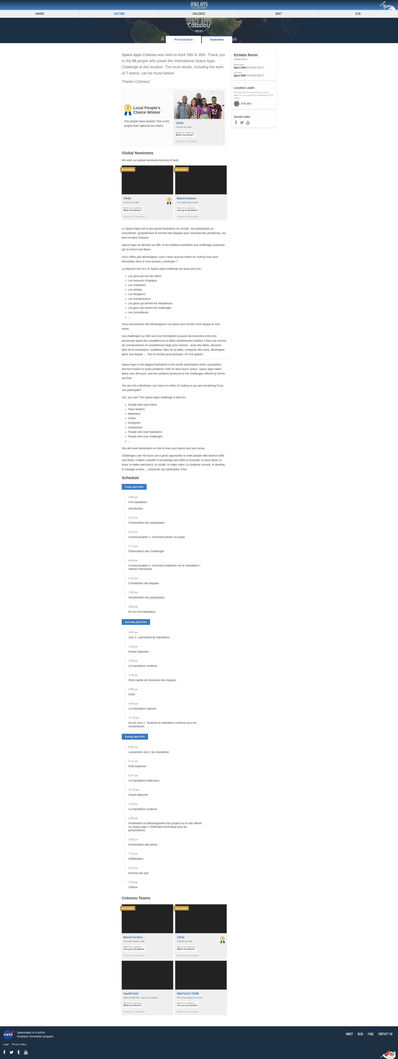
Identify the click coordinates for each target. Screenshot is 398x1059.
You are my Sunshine (187, 1005)
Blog (358, 13)
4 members (139, 1011)
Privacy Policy (19, 1044)
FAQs (371, 1034)
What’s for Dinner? (185, 135)
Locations (119, 13)
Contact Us (385, 1034)
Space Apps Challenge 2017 (199, 5)
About (278, 13)
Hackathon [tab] (217, 39)
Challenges (199, 13)
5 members (191, 141)
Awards (39, 13)
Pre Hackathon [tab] (183, 39)
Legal (6, 1044)
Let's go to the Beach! (187, 210)
